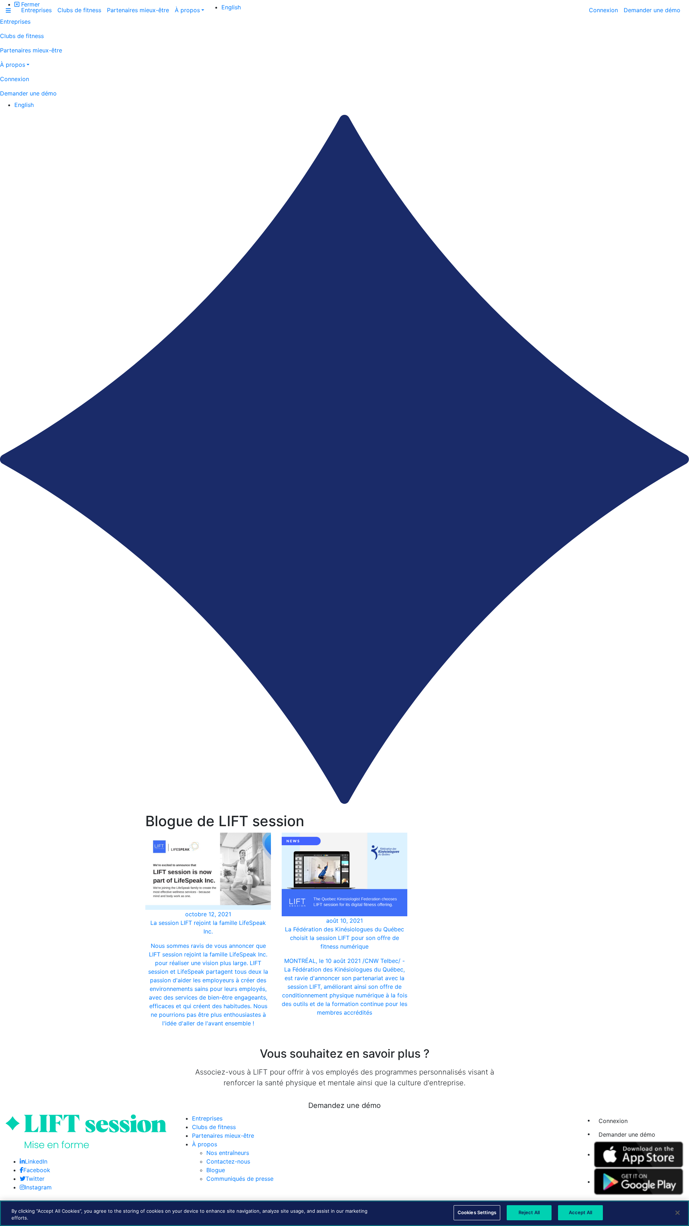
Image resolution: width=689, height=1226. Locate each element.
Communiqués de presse (239, 1178)
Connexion (613, 1120)
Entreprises (207, 1118)
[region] (344, 1213)
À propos (204, 1144)
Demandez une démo (344, 1105)
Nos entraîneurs (227, 1152)
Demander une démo (627, 1134)
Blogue (215, 1170)
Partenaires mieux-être (223, 1135)
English (24, 104)
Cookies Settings (477, 1212)
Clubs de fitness (214, 1127)
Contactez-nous (228, 1161)
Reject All (529, 1212)
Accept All (580, 1212)
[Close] (677, 1213)
